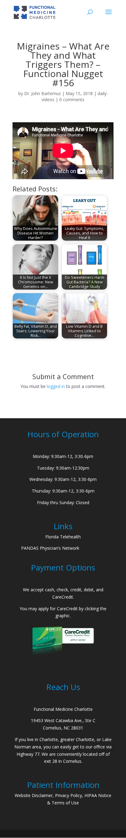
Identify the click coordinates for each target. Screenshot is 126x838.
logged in (56, 386)
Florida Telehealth (63, 537)
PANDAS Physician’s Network (50, 548)
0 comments (71, 99)
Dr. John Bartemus (42, 93)
